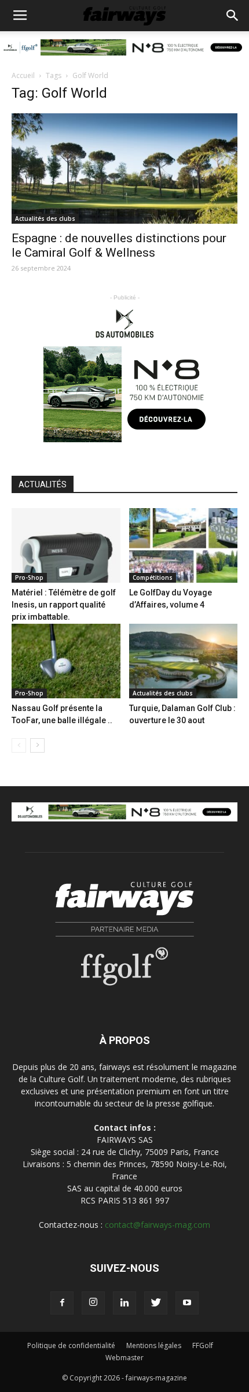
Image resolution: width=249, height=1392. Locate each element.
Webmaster (124, 1358)
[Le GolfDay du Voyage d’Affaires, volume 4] (183, 545)
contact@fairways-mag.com (157, 1224)
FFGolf (202, 1345)
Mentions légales (153, 1345)
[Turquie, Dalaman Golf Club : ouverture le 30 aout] (183, 661)
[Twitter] (155, 1303)
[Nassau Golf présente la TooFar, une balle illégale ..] (66, 661)
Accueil (23, 75)
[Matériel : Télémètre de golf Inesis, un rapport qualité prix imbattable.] (66, 545)
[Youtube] (187, 1303)
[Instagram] (93, 1303)
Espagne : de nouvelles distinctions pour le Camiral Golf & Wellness (119, 245)
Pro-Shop (29, 577)
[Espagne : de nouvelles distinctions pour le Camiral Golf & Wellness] (124, 168)
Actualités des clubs (45, 218)
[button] (233, 15)
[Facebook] (62, 1303)
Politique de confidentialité (71, 1345)
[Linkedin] (124, 1303)
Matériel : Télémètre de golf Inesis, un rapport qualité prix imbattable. (64, 604)
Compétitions (153, 577)
